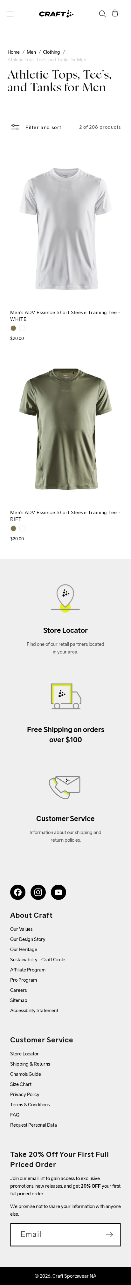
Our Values (21, 929)
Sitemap (18, 1000)
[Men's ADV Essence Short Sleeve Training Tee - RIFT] (13, 328)
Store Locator (24, 1054)
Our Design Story (27, 939)
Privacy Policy (24, 1094)
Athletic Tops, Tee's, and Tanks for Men (47, 60)
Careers (18, 990)
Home (14, 52)
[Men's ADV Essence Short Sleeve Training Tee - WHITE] (22, 328)
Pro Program (23, 980)
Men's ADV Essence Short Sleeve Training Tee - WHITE (65, 315)
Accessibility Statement (34, 1010)
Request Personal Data (33, 1125)
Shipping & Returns (30, 1064)
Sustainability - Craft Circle (37, 960)
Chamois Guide (25, 1074)
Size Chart (20, 1084)
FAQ (14, 1115)
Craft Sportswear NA (74, 1276)
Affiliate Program (27, 970)
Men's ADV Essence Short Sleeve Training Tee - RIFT (65, 515)
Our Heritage (23, 949)
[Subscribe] (109, 1235)
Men (31, 52)
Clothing (51, 52)
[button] (10, 14)
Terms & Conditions (30, 1105)
